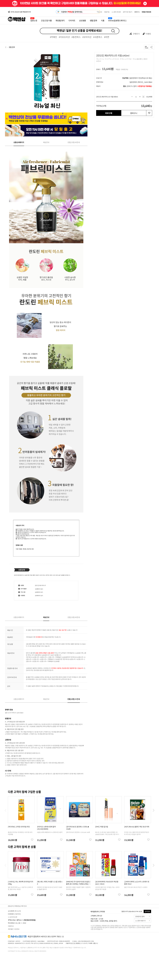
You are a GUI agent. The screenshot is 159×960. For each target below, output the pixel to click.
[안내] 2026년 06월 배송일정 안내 (21, 12)
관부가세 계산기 (127, 12)
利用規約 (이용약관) (14, 914)
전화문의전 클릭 (140, 916)
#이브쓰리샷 (64, 37)
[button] (153, 810)
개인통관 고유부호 (13, 929)
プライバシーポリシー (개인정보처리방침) (22, 920)
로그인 (100, 12)
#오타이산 (86, 37)
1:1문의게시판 (12, 917)
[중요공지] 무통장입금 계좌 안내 (17, 906)
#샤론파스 (97, 37)
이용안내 (11, 926)
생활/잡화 (93, 20)
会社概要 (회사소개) (14, 911)
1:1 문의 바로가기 (140, 921)
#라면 (106, 37)
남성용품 (82, 20)
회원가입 (106, 12)
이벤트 (148, 33)
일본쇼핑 (33, 20)
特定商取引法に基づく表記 (17, 923)
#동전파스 (76, 37)
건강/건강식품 (46, 20)
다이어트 (72, 20)
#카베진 (53, 37)
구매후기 (136, 33)
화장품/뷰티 (60, 20)
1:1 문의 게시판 (116, 12)
